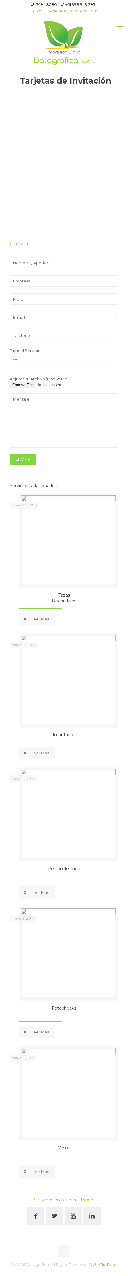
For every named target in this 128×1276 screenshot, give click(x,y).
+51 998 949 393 (80, 4)
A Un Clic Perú (102, 1264)
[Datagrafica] (64, 42)
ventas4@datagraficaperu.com (67, 10)
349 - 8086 (46, 4)
